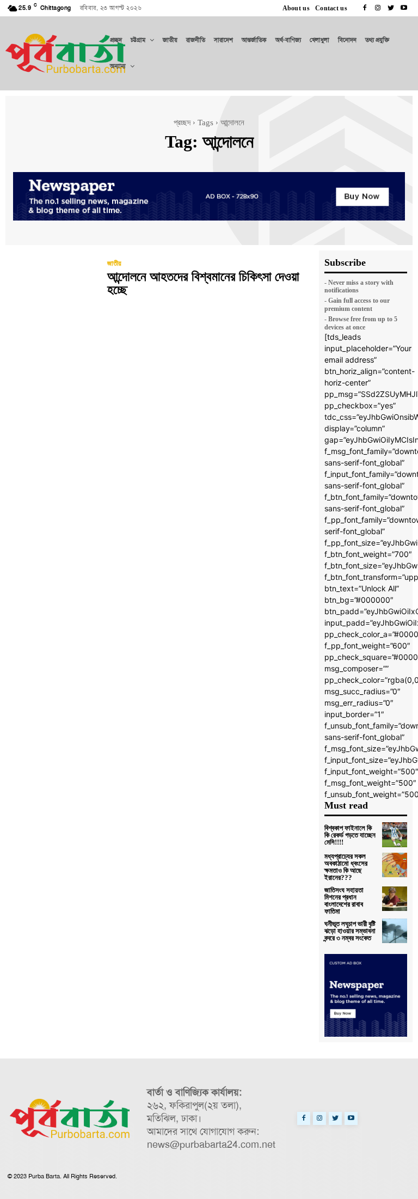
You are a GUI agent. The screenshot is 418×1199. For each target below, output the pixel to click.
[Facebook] (364, 8)
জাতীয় (114, 263)
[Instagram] (377, 8)
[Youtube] (403, 8)
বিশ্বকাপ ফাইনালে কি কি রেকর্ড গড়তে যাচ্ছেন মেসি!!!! (350, 835)
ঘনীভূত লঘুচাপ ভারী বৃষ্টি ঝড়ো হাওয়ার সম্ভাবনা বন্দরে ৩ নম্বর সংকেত (350, 931)
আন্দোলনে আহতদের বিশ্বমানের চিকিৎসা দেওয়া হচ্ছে (203, 283)
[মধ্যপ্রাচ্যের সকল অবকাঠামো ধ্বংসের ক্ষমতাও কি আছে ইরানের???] (394, 865)
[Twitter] (390, 8)
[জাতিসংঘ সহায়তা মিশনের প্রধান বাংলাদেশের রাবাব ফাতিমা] (394, 899)
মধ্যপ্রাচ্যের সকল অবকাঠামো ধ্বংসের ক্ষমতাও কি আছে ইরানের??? (345, 867)
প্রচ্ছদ (182, 122)
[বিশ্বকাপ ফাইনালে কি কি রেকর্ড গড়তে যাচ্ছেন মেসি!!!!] (394, 834)
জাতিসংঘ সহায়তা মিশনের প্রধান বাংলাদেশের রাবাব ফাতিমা (344, 900)
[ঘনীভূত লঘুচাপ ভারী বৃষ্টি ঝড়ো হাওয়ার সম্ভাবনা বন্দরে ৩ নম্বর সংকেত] (394, 931)
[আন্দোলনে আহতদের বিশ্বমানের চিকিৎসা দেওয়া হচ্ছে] (50, 279)
